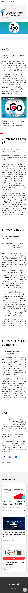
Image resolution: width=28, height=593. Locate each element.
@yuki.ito (5, 78)
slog (10, 360)
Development (5, 17)
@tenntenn (8, 76)
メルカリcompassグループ (11, 447)
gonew (3, 178)
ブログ (6, 206)
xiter (14, 389)
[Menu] (26, 2)
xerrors (13, 258)
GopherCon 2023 (6, 443)
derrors (24, 296)
